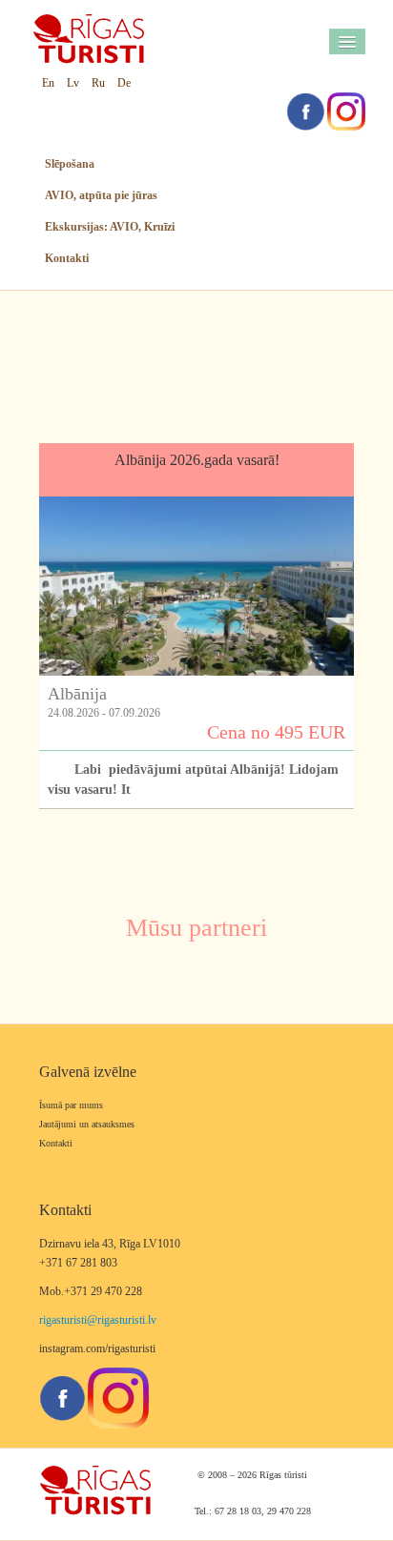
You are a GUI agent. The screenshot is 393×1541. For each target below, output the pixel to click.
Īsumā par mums (71, 1105)
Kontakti (67, 258)
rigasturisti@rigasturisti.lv (97, 1320)
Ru (98, 83)
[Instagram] (346, 110)
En (48, 83)
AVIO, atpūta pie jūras (101, 195)
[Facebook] (305, 110)
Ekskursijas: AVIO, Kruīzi (110, 226)
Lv (73, 83)
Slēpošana (69, 164)
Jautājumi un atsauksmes (86, 1124)
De (124, 83)
